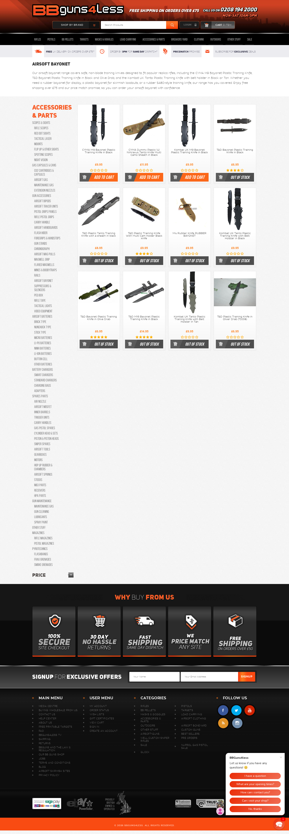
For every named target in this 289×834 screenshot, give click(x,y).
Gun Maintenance (42, 501)
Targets (84, 39)
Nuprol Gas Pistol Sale (194, 746)
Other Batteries (43, 364)
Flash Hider (40, 233)
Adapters (39, 391)
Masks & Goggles (104, 39)
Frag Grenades (42, 559)
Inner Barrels (42, 412)
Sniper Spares (42, 444)
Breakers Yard (179, 39)
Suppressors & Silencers (42, 288)
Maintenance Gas (44, 185)
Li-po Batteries (42, 343)
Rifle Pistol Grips (44, 217)
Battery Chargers (42, 370)
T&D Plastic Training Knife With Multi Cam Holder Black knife (144, 236)
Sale (249, 39)
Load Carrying (128, 39)
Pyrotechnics (40, 549)
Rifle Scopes (41, 128)
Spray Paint (41, 522)
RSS (223, 723)
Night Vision (41, 160)
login (187, 24)
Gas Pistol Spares (44, 428)
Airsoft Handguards (46, 228)
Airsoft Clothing (193, 718)
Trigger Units (41, 417)
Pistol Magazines (44, 543)
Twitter (236, 710)
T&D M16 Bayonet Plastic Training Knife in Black (144, 318)
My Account (98, 706)
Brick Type (40, 322)
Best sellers (190, 733)
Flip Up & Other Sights (46, 149)
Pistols (51, 39)
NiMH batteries (42, 348)
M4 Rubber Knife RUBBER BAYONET (189, 234)
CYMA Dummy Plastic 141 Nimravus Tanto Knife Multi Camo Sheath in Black (144, 152)
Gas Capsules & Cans (44, 165)
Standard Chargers (45, 380)
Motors (38, 460)
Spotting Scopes (43, 155)
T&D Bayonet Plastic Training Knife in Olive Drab (98, 318)
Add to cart (104, 177)
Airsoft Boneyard (194, 725)
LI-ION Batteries (43, 354)
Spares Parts (40, 396)
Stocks (38, 480)
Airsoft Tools (42, 449)
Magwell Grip (42, 259)
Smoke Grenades (43, 565)
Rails (37, 275)
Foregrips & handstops (47, 238)
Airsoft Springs (43, 474)
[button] (279, 824)
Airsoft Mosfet (43, 407)
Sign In (94, 726)
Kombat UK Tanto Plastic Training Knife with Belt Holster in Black (235, 236)
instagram (237, 723)
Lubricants (40, 517)
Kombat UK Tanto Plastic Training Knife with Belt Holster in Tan (189, 319)
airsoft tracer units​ (46, 206)
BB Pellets (67, 39)
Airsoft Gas (41, 180)
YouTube (249, 710)
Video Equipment (43, 311)
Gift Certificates (102, 718)
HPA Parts (40, 496)
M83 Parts (40, 485)
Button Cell (41, 359)
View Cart (97, 722)
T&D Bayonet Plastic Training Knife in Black (235, 151)
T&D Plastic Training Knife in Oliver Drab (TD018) (234, 318)
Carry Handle (42, 222)
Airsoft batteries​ (42, 316)
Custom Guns (190, 729)
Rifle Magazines (43, 538)
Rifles (37, 39)
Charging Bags (42, 385)
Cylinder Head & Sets (46, 433)
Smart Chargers (43, 375)
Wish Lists (97, 714)
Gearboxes (40, 455)
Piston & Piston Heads (46, 439)
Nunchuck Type (42, 327)
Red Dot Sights (42, 133)
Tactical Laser (43, 139)
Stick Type (40, 332)
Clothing (199, 39)
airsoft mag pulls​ (44, 254)
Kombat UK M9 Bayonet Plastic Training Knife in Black (189, 151)
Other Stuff (234, 39)
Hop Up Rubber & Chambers (43, 467)
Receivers (39, 490)
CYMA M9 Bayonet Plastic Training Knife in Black (98, 151)
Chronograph (42, 249)
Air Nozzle (40, 401)
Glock (145, 752)
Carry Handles (42, 423)
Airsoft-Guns (150, 733)
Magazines (38, 533)
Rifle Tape (40, 301)
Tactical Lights (43, 306)
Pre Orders (189, 737)
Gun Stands (40, 243)
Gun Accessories (41, 196)
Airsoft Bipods (42, 201)
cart (223, 25)
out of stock (240, 177)
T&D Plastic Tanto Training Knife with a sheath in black (98, 234)
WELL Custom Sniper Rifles (155, 739)
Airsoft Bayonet (43, 281)
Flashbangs (41, 554)
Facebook (223, 710)
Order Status (99, 710)
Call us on (230, 13)
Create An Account (104, 730)
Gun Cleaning (41, 512)
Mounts (38, 144)
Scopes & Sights (41, 123)
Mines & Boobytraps (45, 270)
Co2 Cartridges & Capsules (44, 172)
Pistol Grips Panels (45, 212)
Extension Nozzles (44, 190)
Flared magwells (44, 265)
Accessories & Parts (154, 39)
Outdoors (215, 39)
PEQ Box (38, 295)
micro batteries (43, 338)
